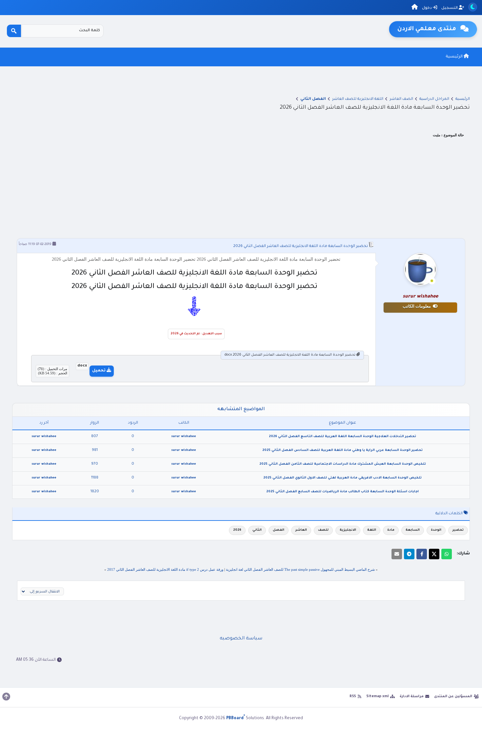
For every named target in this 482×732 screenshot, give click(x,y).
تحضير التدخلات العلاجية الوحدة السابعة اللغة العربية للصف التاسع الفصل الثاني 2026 (342, 436)
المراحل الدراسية (434, 99)
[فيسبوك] (421, 554)
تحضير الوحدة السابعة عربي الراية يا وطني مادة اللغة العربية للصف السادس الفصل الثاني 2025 (342, 450)
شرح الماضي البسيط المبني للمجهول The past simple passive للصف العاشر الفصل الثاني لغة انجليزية (300, 569)
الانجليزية (348, 530)
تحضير (458, 530)
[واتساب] (446, 554)
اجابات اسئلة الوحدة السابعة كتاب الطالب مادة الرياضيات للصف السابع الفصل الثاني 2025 (342, 492)
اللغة (371, 530)
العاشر (301, 530)
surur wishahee (183, 436)
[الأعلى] (6, 696)
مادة (390, 530)
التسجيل (450, 8)
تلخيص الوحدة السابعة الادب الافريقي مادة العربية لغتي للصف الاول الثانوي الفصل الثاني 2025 (342, 478)
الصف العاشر (401, 99)
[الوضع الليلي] (472, 7)
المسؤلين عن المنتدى (453, 697)
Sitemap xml (377, 697)
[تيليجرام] (409, 554)
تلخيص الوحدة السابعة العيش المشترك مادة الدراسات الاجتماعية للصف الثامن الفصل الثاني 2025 (342, 464)
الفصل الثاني (313, 99)
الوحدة (436, 530)
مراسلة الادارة (412, 697)
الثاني (257, 530)
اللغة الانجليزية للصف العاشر (357, 99)
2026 (237, 530)
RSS (353, 697)
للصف (323, 530)
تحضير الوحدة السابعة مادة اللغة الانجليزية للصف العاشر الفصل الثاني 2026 (300, 246)
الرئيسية (455, 57)
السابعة (413, 530)
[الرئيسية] (415, 8)
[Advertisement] (241, 189)
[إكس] (434, 554)
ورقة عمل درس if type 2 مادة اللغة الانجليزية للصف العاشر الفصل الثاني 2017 (165, 569)
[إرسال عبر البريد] (397, 554)
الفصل (278, 530)
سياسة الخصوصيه (241, 638)
